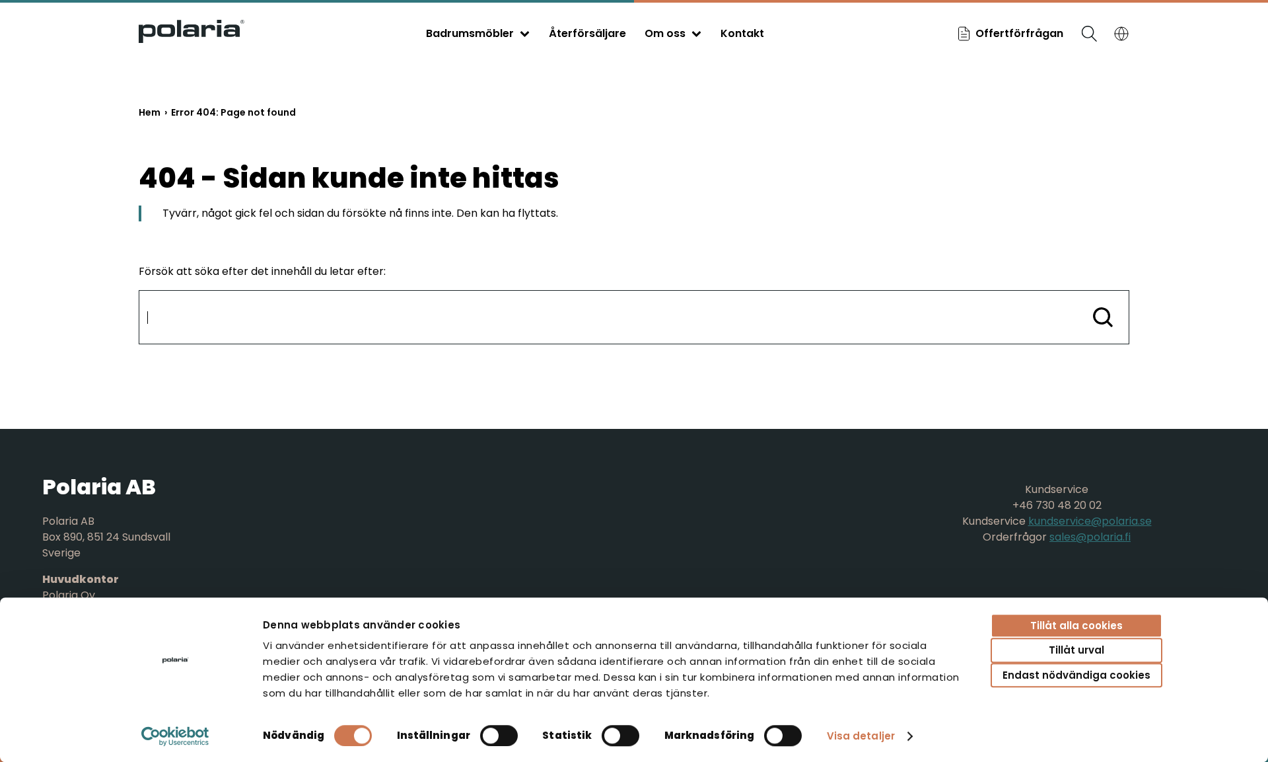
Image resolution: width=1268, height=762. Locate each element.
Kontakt (742, 33)
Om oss (665, 33)
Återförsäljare (587, 33)
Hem (149, 112)
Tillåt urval (1076, 651)
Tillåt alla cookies (1076, 625)
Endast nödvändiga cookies (1076, 675)
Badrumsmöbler (470, 33)
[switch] (499, 735)
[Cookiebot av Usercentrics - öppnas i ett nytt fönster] (175, 736)
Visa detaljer (861, 736)
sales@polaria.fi (1090, 537)
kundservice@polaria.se (1090, 521)
